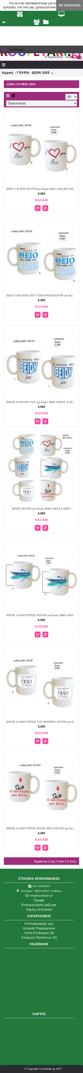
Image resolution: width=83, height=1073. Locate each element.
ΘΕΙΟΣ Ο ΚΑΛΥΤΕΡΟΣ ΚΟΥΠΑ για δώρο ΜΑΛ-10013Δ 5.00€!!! (42, 615)
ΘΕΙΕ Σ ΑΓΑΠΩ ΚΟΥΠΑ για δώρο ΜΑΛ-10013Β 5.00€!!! (42, 188)
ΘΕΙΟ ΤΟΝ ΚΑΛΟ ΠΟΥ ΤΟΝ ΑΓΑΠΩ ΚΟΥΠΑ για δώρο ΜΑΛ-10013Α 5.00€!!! (42, 295)
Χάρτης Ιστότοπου (39, 909)
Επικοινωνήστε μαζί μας (39, 905)
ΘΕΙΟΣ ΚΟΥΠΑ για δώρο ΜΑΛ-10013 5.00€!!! (41, 508)
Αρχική (7, 72)
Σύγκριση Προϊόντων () (39, 937)
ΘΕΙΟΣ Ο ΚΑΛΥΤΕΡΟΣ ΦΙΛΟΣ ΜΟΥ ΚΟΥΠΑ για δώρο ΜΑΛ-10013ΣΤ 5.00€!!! (42, 828)
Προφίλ (39, 900)
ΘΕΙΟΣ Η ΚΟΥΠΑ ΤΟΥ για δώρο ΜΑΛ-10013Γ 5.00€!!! (41, 402)
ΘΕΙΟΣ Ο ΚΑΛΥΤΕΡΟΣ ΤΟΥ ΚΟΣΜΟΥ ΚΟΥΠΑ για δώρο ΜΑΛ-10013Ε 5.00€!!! (42, 721)
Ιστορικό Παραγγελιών (39, 928)
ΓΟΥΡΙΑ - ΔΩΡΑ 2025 (33, 72)
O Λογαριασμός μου (39, 923)
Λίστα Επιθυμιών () (39, 933)
